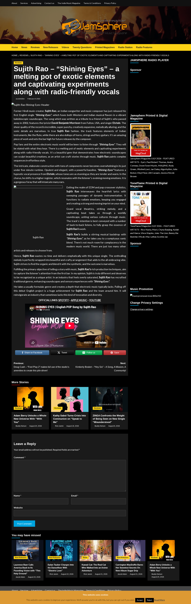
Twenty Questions (82, 47)
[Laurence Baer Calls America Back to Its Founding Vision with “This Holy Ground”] (27, 550)
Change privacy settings (141, 309)
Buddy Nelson (21, 426)
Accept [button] (140, 600)
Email (74, 495)
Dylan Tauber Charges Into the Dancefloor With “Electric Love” (61, 568)
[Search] (177, 47)
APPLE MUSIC (79, 300)
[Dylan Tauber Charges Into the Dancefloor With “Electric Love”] (61, 550)
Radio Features (144, 47)
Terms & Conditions (92, 3)
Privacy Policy (110, 3)
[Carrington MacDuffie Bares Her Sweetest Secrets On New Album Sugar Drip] (129, 550)
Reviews (35, 47)
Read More (159, 600)
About (14, 3)
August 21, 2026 (101, 574)
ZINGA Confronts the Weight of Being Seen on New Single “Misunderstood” (109, 419)
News (24, 47)
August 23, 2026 (34, 577)
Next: (101, 367)
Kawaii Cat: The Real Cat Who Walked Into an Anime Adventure (95, 568)
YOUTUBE (95, 300)
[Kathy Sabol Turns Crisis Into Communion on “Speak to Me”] (69, 399)
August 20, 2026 (35, 426)
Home (15, 47)
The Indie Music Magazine (68, 3)
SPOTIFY (63, 300)
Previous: (41, 367)
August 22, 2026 (67, 574)
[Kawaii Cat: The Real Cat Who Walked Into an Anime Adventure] (95, 550)
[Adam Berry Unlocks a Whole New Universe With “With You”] (30, 399)
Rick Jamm (59, 426)
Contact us (49, 3)
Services (24, 3)
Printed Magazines (105, 47)
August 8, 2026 (114, 426)
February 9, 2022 (34, 99)
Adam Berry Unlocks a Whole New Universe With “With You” (30, 419)
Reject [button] (149, 600)
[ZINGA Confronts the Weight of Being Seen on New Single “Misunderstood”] (109, 399)
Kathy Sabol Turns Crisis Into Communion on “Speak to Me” (69, 419)
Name (17, 495)
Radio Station (125, 47)
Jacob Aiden (20, 99)
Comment (19, 457)
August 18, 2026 (72, 426)
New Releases (50, 47)
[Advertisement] (147, 92)
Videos (65, 47)
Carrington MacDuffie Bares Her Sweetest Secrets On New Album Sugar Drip (129, 568)
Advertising (36, 3)
